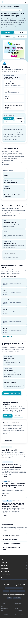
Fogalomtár (17, 606)
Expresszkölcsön (20, 590)
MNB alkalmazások (18, 610)
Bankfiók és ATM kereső (6, 6)
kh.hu (6, 98)
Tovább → (4, 476)
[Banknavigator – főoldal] (5, 2)
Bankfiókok (7, 32)
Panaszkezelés (18, 604)
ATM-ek (21, 32)
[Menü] (25, 2)
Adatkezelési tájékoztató (6, 604)
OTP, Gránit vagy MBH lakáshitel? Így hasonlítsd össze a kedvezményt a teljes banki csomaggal (13, 485)
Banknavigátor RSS (5, 612)
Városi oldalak (19, 121)
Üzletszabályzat (18, 603)
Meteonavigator (19, 587)
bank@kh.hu (8, 91)
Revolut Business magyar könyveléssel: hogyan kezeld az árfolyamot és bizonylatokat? (12, 466)
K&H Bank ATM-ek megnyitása (12, 393)
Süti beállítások (18, 612)
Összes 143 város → (6, 336)
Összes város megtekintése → (8, 276)
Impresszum (3, 603)
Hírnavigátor (6, 590)
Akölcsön (13, 590)
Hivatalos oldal (18, 415)
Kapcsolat (7, 36)
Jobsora (7, 587)
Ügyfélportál (21, 36)
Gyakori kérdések (4, 608)
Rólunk (2, 610)
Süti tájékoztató (4, 606)
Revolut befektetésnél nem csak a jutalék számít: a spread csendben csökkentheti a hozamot (13, 504)
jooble (12, 587)
